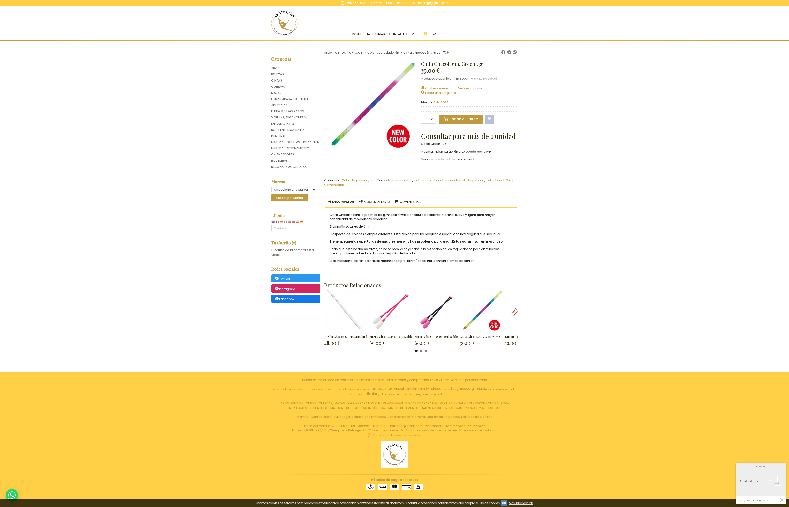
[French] (277, 222)
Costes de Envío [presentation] (376, 202)
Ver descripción (470, 88)
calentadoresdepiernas (295, 389)
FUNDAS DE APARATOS (287, 111)
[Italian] (285, 222)
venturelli (436, 394)
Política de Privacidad (368, 417)
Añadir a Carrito (463, 119)
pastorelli (352, 394)
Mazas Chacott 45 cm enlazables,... (393, 337)
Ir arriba (303, 417)
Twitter (284, 278)
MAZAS (276, 93)
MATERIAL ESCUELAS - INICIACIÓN (295, 142)
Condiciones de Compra (406, 417)
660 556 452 (355, 3)
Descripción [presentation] (343, 202)
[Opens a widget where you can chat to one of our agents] (761, 483)
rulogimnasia (422, 394)
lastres (491, 389)
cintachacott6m (498, 180)
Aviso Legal (341, 417)
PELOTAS (277, 74)
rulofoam (409, 394)
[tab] (340, 202)
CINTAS (276, 80)
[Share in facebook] (503, 52)
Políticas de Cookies (476, 417)
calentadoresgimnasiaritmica (325, 389)
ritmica (391, 180)
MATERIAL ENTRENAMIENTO (290, 148)
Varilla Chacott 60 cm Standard (345, 337)
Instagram (287, 289)
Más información (521, 503)
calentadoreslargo (352, 389)
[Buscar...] (434, 34)
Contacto (398, 34)
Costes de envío (438, 88)
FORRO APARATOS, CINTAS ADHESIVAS (290, 102)
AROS (275, 68)
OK (504, 503)
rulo (382, 394)
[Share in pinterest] (515, 52)
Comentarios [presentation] (410, 202)
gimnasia (405, 180)
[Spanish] (297, 222)
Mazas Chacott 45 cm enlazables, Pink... (442, 337)
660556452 (476, 426)
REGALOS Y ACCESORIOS (289, 166)
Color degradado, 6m (358, 180)
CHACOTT (441, 102)
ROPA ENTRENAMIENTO (287, 130)
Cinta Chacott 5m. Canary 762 (480, 337)
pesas (361, 394)
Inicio (356, 34)
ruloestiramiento (394, 394)
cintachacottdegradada (465, 180)
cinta (418, 180)
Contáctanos (321, 417)
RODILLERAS (279, 160)
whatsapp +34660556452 (445, 426)
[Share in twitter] (509, 52)
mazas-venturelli (505, 389)
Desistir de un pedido (443, 417)
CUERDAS (278, 86)
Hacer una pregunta (440, 93)
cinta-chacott (434, 180)
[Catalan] (302, 222)
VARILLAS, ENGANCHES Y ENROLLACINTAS (288, 120)
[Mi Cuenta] (413, 34)
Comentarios (334, 185)
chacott (367, 389)
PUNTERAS (278, 136)
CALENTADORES (282, 154)
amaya (277, 389)
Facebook (286, 299)
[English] (273, 222)
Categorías (375, 34)
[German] (281, 222)
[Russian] (293, 222)
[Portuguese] (289, 222)
